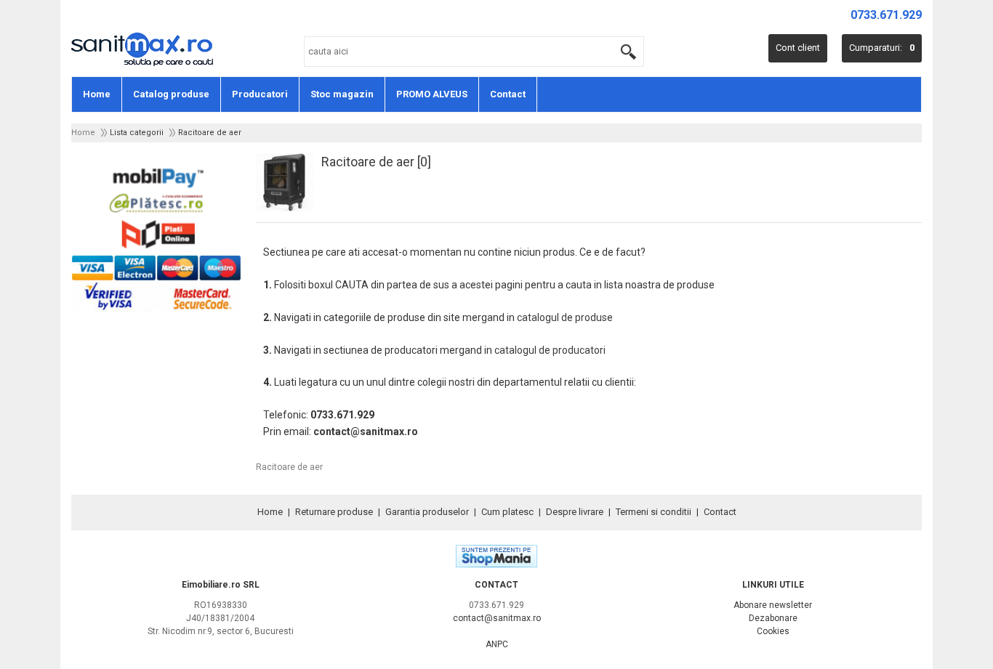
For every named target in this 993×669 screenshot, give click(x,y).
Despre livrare (574, 511)
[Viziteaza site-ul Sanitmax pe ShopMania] (496, 564)
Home (96, 94)
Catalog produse (171, 94)
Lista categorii (137, 132)
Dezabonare (773, 618)
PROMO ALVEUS (431, 94)
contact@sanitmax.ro (365, 431)
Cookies (773, 631)
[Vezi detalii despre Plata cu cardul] (156, 310)
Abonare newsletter (772, 605)
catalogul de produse (565, 317)
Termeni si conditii (653, 511)
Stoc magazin (342, 94)
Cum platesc (507, 511)
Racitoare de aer (209, 132)
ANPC (497, 644)
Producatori (260, 94)
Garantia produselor (427, 511)
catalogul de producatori (550, 350)
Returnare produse (334, 511)
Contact (508, 94)
